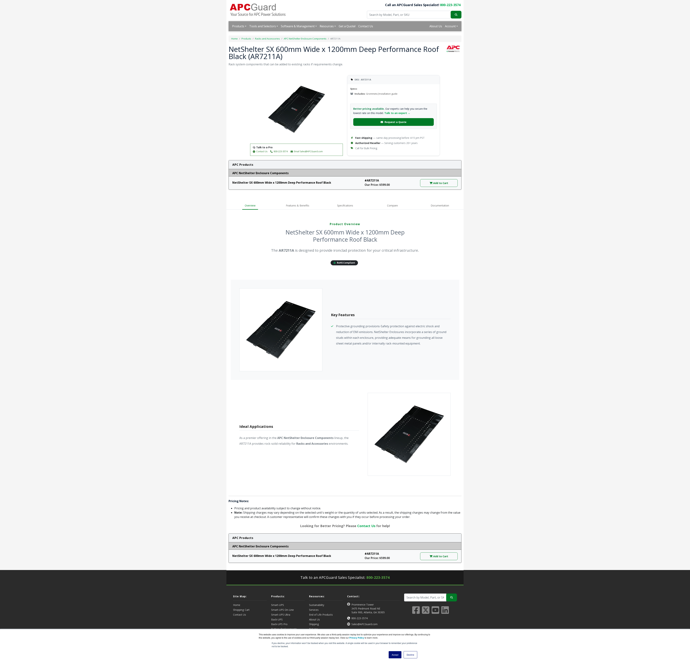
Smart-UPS (277, 605)
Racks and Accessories (267, 38)
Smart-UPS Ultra (280, 614)
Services (314, 609)
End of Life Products (321, 614)
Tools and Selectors (262, 26)
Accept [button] (395, 654)
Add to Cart (440, 183)
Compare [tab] (392, 205)
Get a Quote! (347, 26)
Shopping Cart (241, 609)
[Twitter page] (425, 612)
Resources (327, 26)
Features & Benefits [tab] (297, 205)
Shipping (314, 624)
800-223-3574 (450, 5)
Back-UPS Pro (279, 624)
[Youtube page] (435, 612)
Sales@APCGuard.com (364, 624)
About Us (435, 26)
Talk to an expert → (397, 113)
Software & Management (298, 26)
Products (238, 26)
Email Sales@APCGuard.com (308, 151)
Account (450, 26)
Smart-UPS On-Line (282, 609)
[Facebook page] (416, 612)
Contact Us (365, 26)
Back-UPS (277, 619)
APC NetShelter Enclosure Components (305, 38)
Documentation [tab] (440, 205)
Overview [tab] (250, 205)
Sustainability (316, 605)
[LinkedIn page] (445, 612)
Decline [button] (410, 654)
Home (234, 38)
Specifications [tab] (345, 205)
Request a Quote (395, 122)
